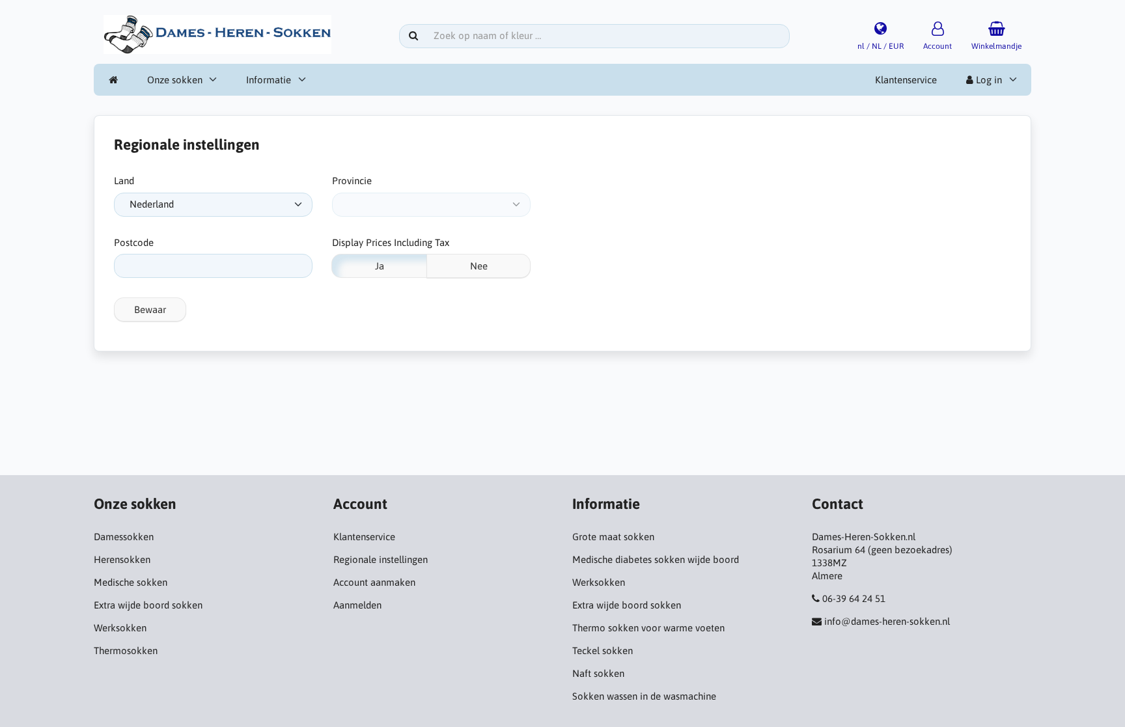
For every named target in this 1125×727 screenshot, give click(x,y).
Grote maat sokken (613, 536)
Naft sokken (598, 673)
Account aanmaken (374, 582)
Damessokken (124, 536)
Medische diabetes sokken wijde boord (655, 559)
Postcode (134, 242)
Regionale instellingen (380, 559)
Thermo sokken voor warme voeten (648, 627)
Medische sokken (130, 582)
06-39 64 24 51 (853, 598)
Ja (379, 265)
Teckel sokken (602, 650)
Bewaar (150, 309)
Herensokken (122, 559)
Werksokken (120, 627)
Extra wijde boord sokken (148, 604)
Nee (479, 265)
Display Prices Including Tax (390, 242)
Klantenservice (906, 79)
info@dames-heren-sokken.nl (887, 621)
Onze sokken (174, 79)
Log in (987, 79)
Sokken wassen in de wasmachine (644, 696)
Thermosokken (126, 650)
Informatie (268, 79)
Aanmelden (357, 604)
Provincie (352, 180)
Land (124, 180)
